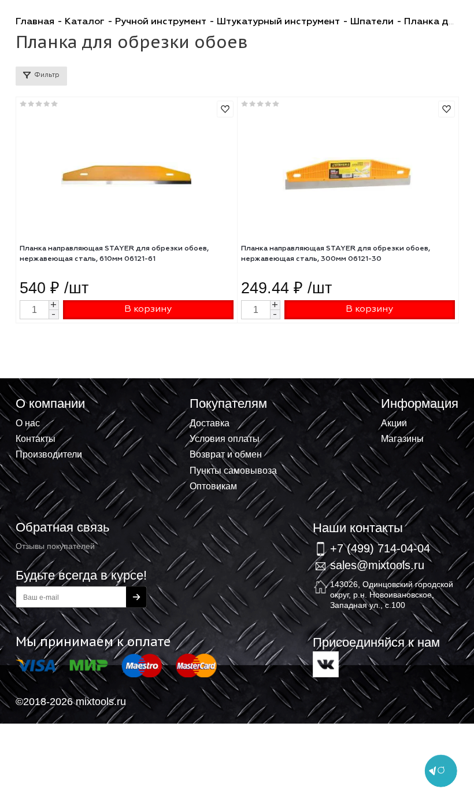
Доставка (209, 423)
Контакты (35, 438)
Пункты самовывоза (233, 470)
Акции (394, 423)
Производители (49, 454)
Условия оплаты (225, 438)
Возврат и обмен (226, 454)
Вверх (408, 396)
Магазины (402, 438)
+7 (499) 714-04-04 (380, 547)
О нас (28, 423)
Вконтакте (326, 664)
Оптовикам (213, 486)
